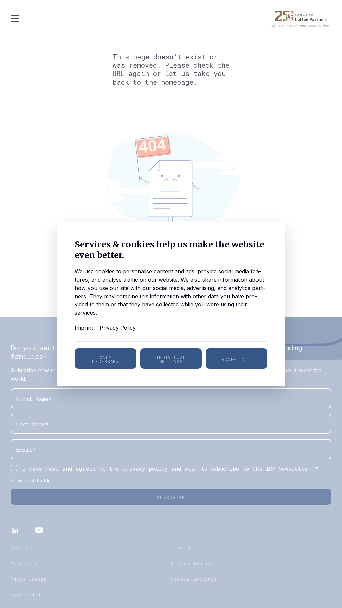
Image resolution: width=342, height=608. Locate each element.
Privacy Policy (118, 327)
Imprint (84, 327)
